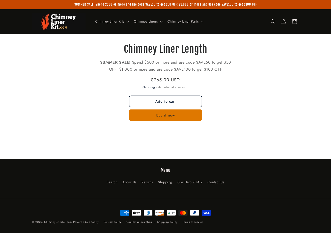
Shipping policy (167, 222)
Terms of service (192, 222)
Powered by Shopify (86, 222)
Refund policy (112, 222)
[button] (111, 21)
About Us (129, 182)
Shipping (148, 87)
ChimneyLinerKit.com (58, 222)
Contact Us (215, 182)
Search (112, 182)
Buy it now (165, 115)
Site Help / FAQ (190, 182)
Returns (147, 182)
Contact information (139, 222)
